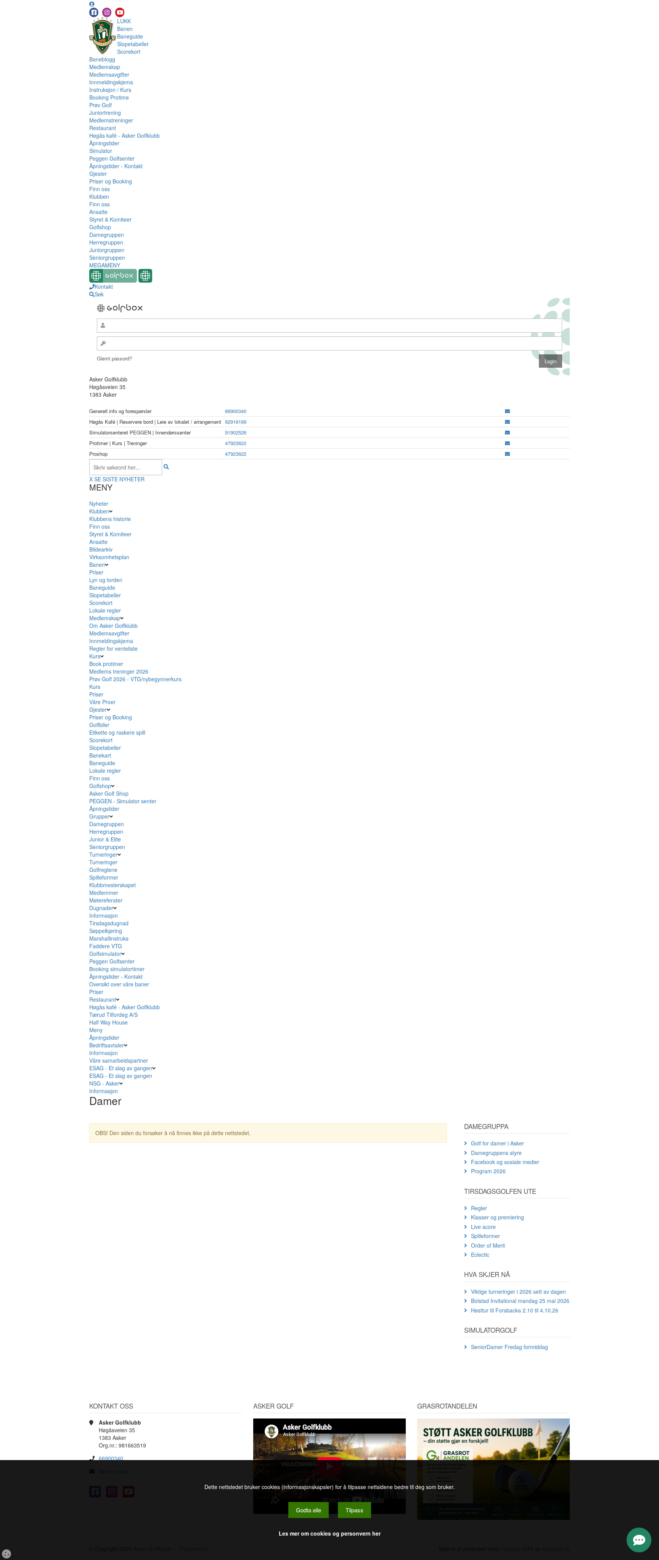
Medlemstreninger (111, 120)
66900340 (235, 411)
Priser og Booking (110, 181)
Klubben (99, 196)
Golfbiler (99, 725)
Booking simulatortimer (117, 969)
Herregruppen (106, 242)
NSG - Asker (104, 1083)
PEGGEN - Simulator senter (122, 801)
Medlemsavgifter (109, 74)
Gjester (98, 173)
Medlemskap (104, 67)
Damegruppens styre (496, 1152)
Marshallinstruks (109, 938)
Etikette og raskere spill (117, 732)
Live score (483, 1226)
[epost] (507, 411)
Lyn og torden (105, 580)
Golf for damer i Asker (497, 1143)
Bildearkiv (101, 549)
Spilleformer (103, 877)
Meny (96, 1030)
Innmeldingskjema (111, 82)
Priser (96, 572)
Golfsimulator (105, 953)
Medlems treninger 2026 (118, 671)
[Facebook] (93, 12)
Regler (479, 1208)
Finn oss (99, 189)
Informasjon (103, 915)
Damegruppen (106, 234)
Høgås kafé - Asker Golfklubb (124, 135)
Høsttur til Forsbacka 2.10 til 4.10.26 (514, 1310)
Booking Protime (109, 97)
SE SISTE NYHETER (119, 479)
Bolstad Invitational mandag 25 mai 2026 (520, 1300)
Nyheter (98, 503)
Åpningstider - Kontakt (116, 166)
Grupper (99, 816)
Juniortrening (105, 112)
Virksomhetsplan (109, 557)
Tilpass (354, 1510)
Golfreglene (103, 869)
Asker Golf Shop (109, 793)
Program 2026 (488, 1171)
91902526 (235, 432)
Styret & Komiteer (110, 219)
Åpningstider (104, 143)
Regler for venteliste (113, 648)
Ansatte (98, 212)
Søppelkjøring (105, 930)
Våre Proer (102, 702)
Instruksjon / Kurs (110, 89)
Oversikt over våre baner (119, 984)
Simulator (100, 150)
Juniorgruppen (106, 250)
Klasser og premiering (497, 1217)
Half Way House (108, 1022)
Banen (125, 28)
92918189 (235, 421)
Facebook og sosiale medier (505, 1162)
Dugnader (101, 908)
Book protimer (106, 663)
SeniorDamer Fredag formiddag (509, 1347)
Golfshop (100, 227)
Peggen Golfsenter (112, 158)
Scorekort (128, 51)
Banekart (100, 755)
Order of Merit (488, 1245)
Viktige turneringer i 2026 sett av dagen (518, 1291)
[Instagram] (106, 12)
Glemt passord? (114, 358)
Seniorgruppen (107, 257)
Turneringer (103, 854)
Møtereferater (105, 900)
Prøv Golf (100, 105)
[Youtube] (119, 12)
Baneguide (130, 36)
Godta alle (308, 1510)
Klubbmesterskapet (112, 885)
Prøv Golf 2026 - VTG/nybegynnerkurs (135, 679)
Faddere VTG (105, 946)
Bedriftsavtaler (106, 1045)
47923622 (235, 443)
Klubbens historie (110, 519)
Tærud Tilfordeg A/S (113, 1014)
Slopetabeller (133, 44)
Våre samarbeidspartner (118, 1060)
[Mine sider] (92, 4)
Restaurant (102, 128)
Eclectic (480, 1254)
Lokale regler (105, 610)
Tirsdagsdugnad (109, 923)
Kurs (94, 656)
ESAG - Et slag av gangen (120, 1068)
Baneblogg (102, 59)
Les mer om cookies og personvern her (330, 1533)
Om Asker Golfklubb (113, 625)
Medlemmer (103, 892)
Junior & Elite (105, 839)
